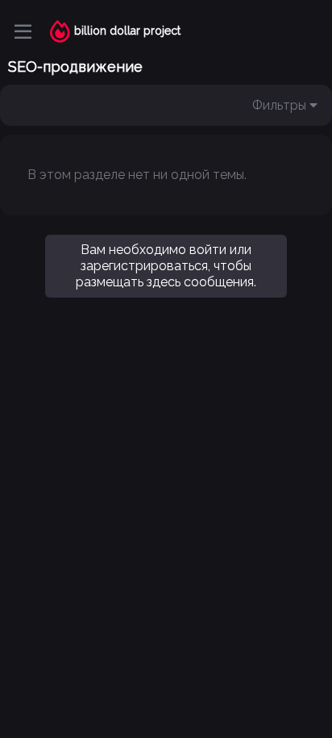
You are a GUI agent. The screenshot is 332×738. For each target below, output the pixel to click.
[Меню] (23, 31)
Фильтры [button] (279, 105)
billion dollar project (127, 30)
